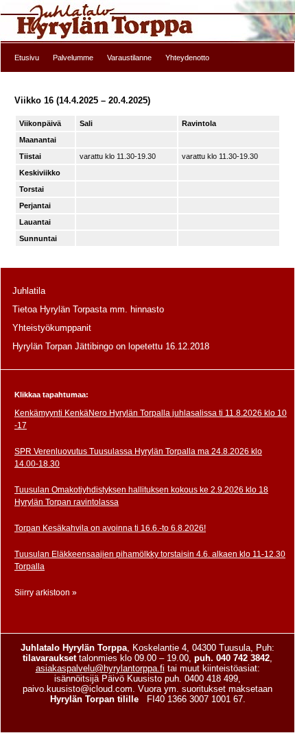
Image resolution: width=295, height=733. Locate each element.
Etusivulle (147, 21)
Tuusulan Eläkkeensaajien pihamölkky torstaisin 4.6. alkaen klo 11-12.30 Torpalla (149, 560)
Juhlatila (28, 291)
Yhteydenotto (187, 57)
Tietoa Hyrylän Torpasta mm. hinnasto (88, 309)
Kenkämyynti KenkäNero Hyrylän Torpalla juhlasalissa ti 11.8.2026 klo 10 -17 (150, 419)
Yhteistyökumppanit (51, 328)
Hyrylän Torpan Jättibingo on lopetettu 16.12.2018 (110, 346)
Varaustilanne (129, 57)
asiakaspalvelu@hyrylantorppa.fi (100, 668)
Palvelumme (73, 57)
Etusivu (26, 57)
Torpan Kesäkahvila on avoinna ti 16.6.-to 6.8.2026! (110, 528)
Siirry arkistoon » (45, 592)
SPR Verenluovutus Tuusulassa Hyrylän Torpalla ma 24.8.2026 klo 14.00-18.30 (138, 458)
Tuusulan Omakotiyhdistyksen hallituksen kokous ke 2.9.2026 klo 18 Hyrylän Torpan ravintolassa (141, 496)
